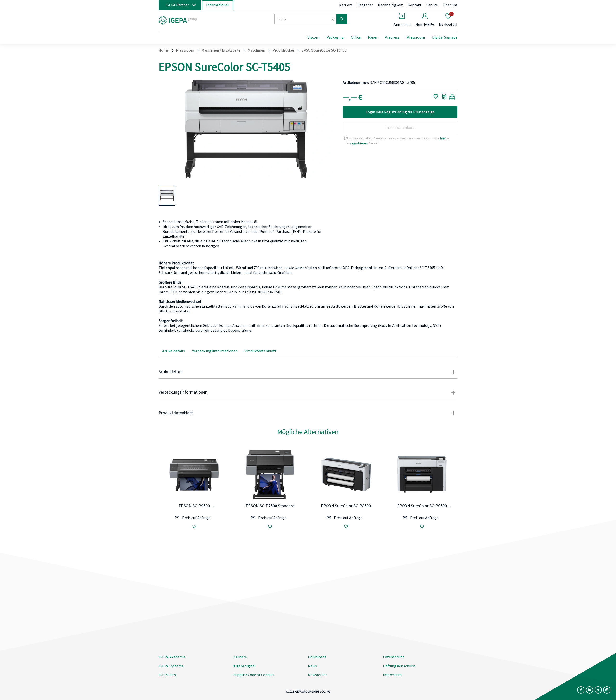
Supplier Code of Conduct (254, 675)
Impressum (392, 675)
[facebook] (580, 690)
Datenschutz (393, 657)
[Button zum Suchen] (341, 19)
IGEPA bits (167, 675)
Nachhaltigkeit (390, 5)
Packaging (335, 37)
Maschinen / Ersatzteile (220, 50)
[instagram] (606, 690)
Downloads (317, 657)
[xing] (598, 690)
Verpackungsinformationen (214, 351)
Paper (373, 37)
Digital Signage (444, 37)
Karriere (346, 5)
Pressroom (416, 37)
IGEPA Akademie (172, 657)
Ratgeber (365, 5)
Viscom (313, 37)
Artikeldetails (173, 351)
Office (356, 37)
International (217, 5)
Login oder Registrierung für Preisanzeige (400, 112)
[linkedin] (589, 690)
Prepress (392, 37)
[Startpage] (198, 20)
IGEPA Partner (177, 5)
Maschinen (256, 50)
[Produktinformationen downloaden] (444, 96)
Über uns (450, 5)
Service (432, 5)
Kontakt (415, 5)
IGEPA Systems (171, 666)
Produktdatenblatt (260, 351)
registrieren (359, 143)
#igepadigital (244, 666)
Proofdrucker (283, 50)
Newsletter (317, 675)
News (312, 666)
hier (443, 138)
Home (164, 50)
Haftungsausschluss (399, 666)
